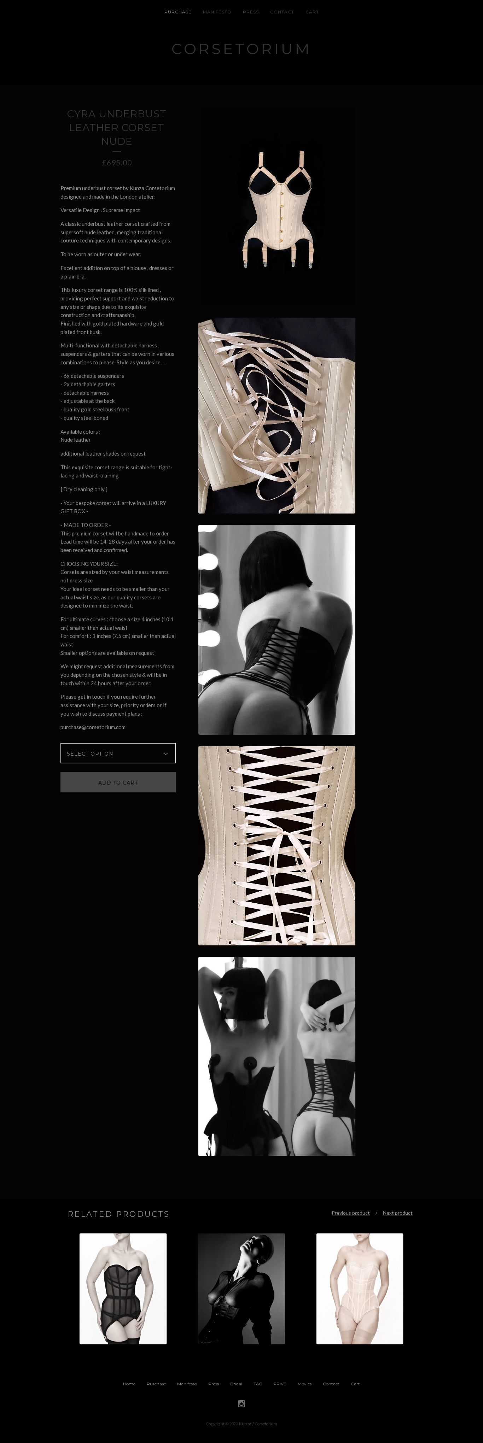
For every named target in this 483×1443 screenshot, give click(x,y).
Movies (305, 1383)
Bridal (236, 1383)
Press (251, 11)
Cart (312, 11)
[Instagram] (241, 1404)
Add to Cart (118, 783)
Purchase (178, 11)
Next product (398, 1213)
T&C (258, 1383)
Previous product (351, 1213)
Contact (282, 11)
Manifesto (217, 11)
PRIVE (279, 1383)
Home (129, 1383)
